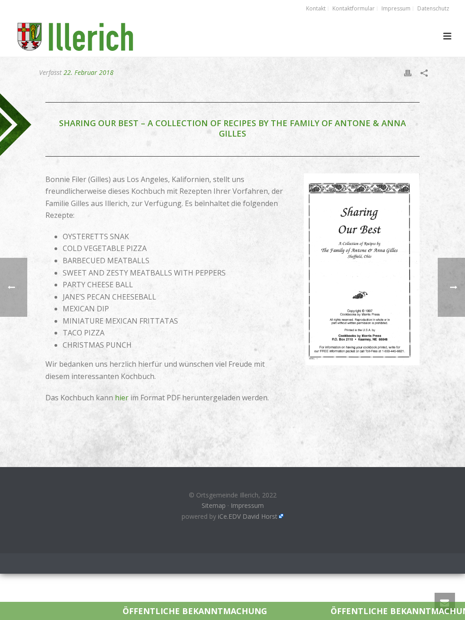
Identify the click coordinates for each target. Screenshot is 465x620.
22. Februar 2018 (89, 72)
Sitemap (214, 505)
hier (122, 398)
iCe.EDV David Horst (247, 516)
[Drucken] (407, 72)
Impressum (247, 505)
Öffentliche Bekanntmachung (152, 610)
